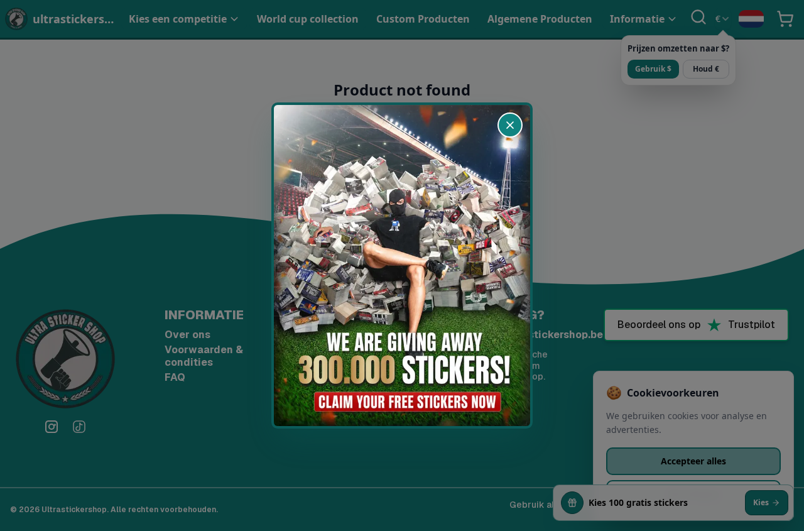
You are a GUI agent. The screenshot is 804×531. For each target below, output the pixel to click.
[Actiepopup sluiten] (510, 125)
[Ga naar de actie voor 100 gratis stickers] (402, 266)
